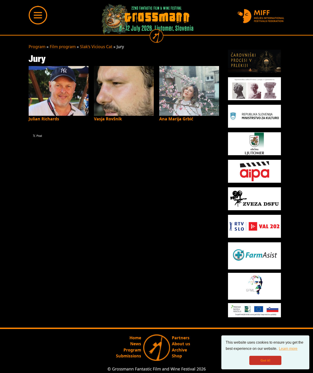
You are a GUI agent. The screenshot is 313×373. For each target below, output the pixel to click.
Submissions (128, 356)
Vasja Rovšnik (108, 119)
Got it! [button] (265, 360)
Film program (63, 46)
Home (135, 337)
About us (181, 343)
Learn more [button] (288, 349)
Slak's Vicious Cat (96, 46)
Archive (179, 350)
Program (37, 46)
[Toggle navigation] (38, 15)
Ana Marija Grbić (176, 119)
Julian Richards (44, 119)
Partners (180, 337)
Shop (177, 356)
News (135, 343)
